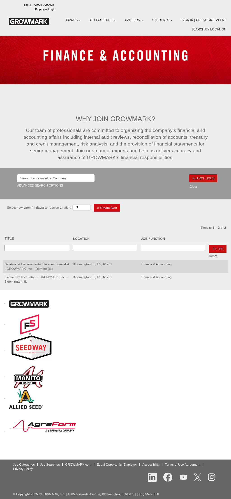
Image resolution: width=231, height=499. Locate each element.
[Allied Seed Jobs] (26, 398)
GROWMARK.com (78, 464)
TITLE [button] (9, 238)
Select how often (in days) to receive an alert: (39, 207)
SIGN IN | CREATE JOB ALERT (204, 20)
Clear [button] (193, 186)
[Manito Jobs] (29, 377)
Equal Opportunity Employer (117, 464)
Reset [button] (213, 256)
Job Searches (50, 464)
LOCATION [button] (81, 238)
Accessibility (150, 464)
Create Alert (108, 208)
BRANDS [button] (72, 20)
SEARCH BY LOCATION (209, 29)
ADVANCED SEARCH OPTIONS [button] (40, 185)
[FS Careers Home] (30, 324)
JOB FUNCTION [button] (153, 238)
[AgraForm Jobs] (43, 431)
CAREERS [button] (133, 20)
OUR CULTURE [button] (101, 20)
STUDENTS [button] (161, 20)
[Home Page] (29, 303)
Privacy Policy (23, 469)
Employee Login (45, 9)
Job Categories (24, 464)
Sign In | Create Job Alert (39, 4)
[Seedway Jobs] (31, 350)
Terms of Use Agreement (182, 464)
